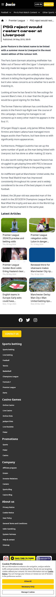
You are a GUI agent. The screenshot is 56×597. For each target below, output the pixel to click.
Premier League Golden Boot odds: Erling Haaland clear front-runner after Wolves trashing (13, 268)
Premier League (17, 20)
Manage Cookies (28, 592)
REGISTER (48, 4)
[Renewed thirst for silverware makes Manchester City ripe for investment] (42, 255)
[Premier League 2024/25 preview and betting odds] (14, 225)
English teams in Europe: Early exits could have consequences (12, 298)
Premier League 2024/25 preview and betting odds (13, 238)
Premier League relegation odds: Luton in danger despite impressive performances (40, 238)
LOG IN (38, 4)
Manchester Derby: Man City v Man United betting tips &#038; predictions (40, 298)
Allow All (28, 581)
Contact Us (11, 333)
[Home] (2, 20)
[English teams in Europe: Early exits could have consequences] (14, 285)
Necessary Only (28, 587)
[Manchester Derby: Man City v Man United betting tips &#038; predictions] (42, 285)
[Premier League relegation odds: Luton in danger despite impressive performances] (42, 225)
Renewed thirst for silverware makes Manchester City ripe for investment (41, 268)
